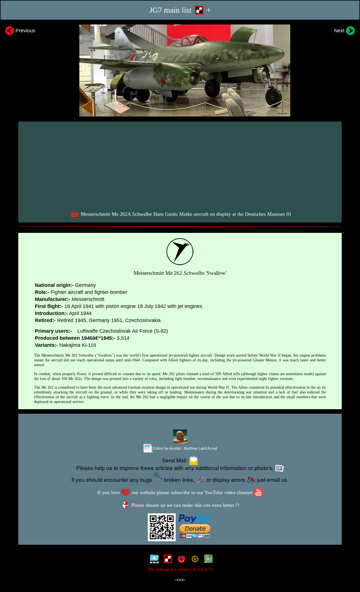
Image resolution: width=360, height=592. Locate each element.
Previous (24, 30)
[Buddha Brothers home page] (194, 560)
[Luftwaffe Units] (167, 560)
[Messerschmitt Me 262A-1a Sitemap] (153, 560)
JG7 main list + (180, 10)
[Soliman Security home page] (180, 560)
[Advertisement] (181, 165)
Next (340, 30)
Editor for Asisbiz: (184, 448)
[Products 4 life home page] (207, 560)
